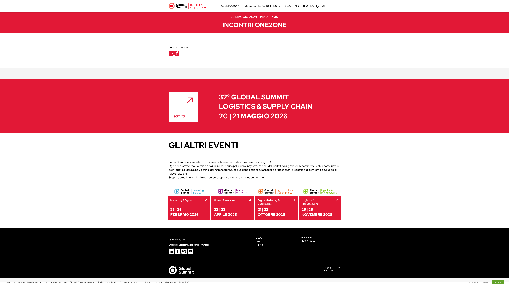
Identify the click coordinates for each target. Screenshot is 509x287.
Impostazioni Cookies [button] (478, 282)
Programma (249, 6)
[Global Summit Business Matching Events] (181, 270)
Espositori (264, 6)
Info (305, 6)
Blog (288, 6)
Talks (297, 6)
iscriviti (179, 116)
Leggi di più (184, 282)
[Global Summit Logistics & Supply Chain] (187, 5)
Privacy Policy (307, 241)
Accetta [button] (498, 282)
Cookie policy (307, 237)
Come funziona (230, 6)
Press (259, 245)
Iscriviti (277, 6)
